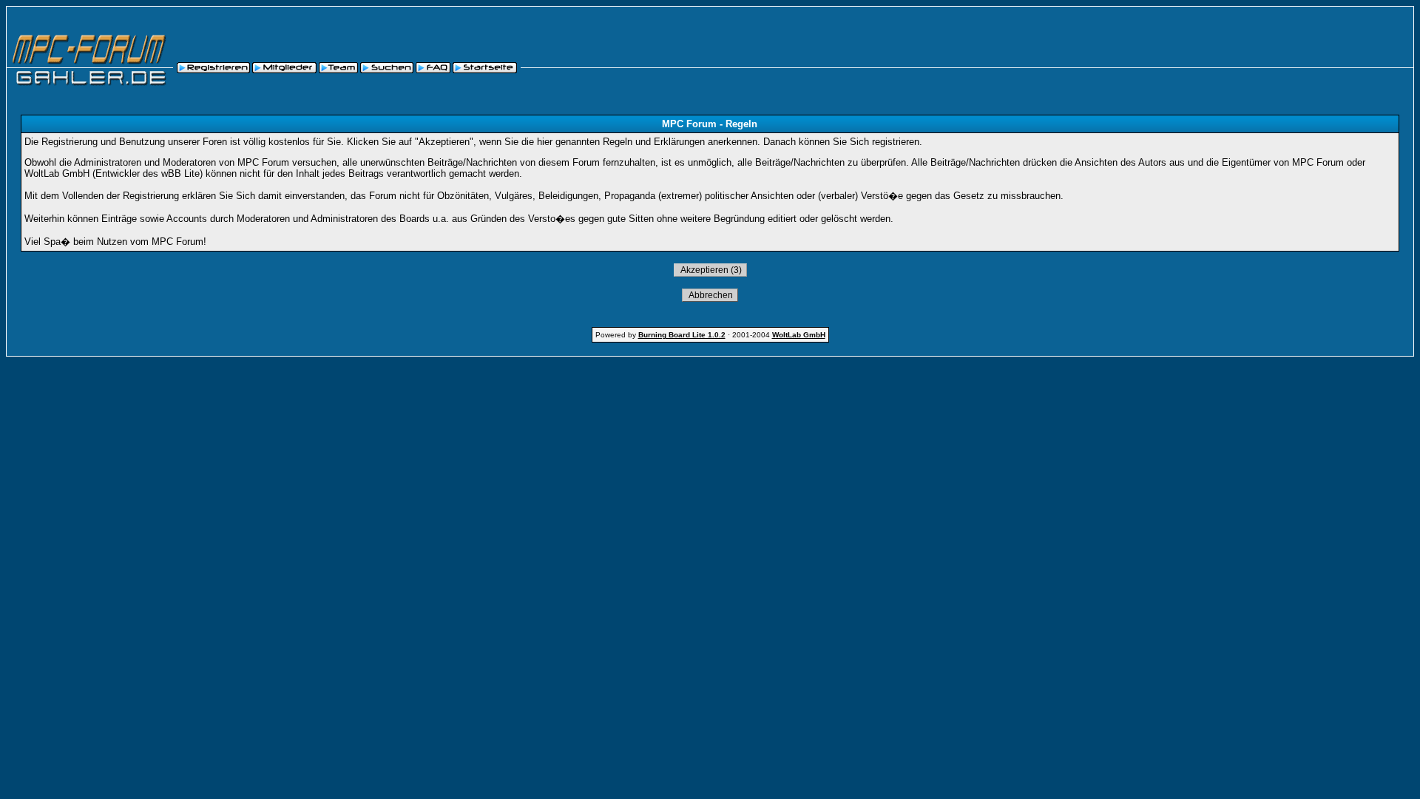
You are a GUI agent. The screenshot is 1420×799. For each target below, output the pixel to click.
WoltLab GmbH (798, 335)
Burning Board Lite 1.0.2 (682, 335)
